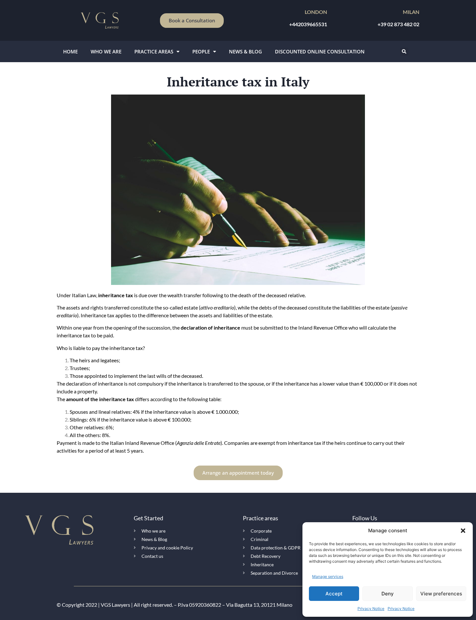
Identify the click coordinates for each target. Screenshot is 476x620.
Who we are (106, 51)
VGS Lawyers (115, 605)
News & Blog (245, 51)
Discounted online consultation (320, 51)
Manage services (327, 576)
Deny (387, 594)
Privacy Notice (370, 608)
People (201, 51)
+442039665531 (308, 24)
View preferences (441, 594)
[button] (463, 530)
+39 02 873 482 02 (398, 24)
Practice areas (153, 51)
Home (70, 51)
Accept (334, 594)
